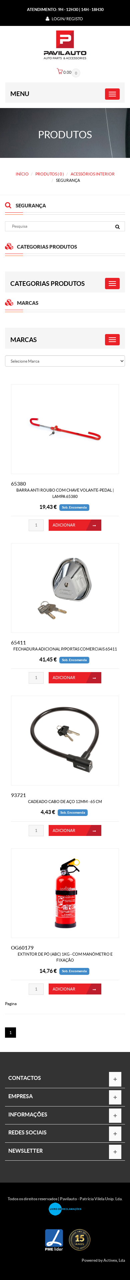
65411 (18, 642)
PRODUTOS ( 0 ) (49, 174)
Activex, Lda (114, 1260)
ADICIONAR (64, 525)
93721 (18, 795)
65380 (18, 484)
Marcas (23, 339)
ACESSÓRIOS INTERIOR (93, 174)
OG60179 (22, 948)
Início (22, 174)
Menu (19, 93)
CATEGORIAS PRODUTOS (47, 283)
